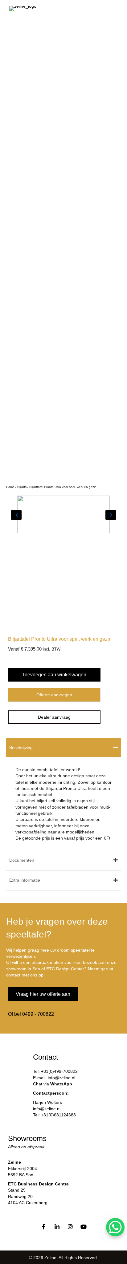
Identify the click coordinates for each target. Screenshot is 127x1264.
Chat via (52, 1083)
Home (10, 487)
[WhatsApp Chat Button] (115, 1227)
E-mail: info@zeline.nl (54, 1077)
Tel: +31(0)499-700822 (55, 1071)
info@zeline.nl (46, 1108)
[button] (103, 236)
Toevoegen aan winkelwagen (54, 674)
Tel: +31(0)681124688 (54, 1114)
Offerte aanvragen (54, 694)
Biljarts (22, 487)
